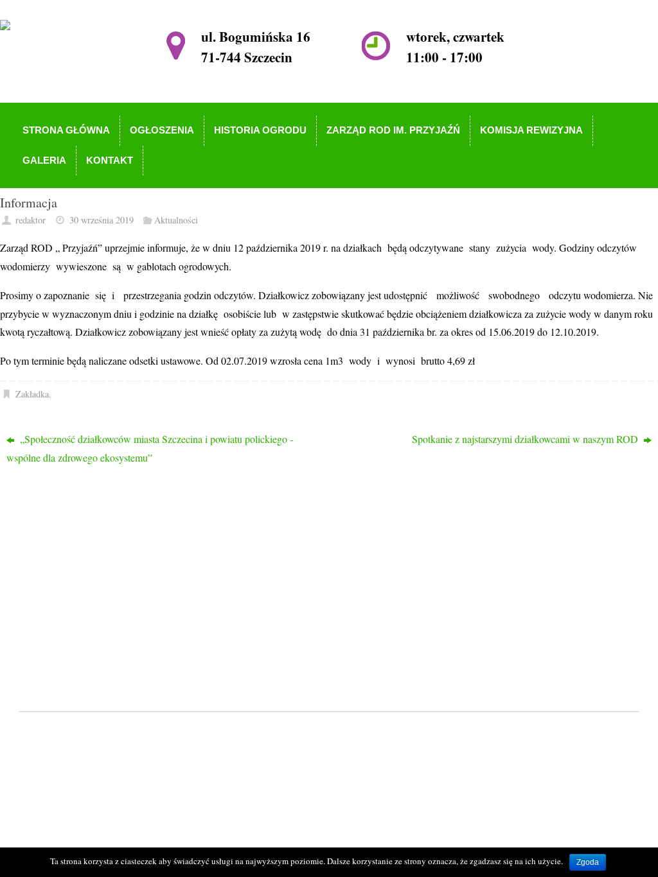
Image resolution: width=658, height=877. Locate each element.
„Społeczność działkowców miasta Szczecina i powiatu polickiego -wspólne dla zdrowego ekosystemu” (149, 448)
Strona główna (291, 550)
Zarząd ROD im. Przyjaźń (315, 605)
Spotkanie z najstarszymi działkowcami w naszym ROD (526, 439)
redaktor (30, 220)
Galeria (276, 642)
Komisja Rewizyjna (302, 623)
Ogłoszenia (284, 568)
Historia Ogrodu (295, 586)
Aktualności (176, 220)
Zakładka (32, 394)
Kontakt (278, 660)
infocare (279, 733)
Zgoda (587, 862)
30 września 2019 (101, 220)
